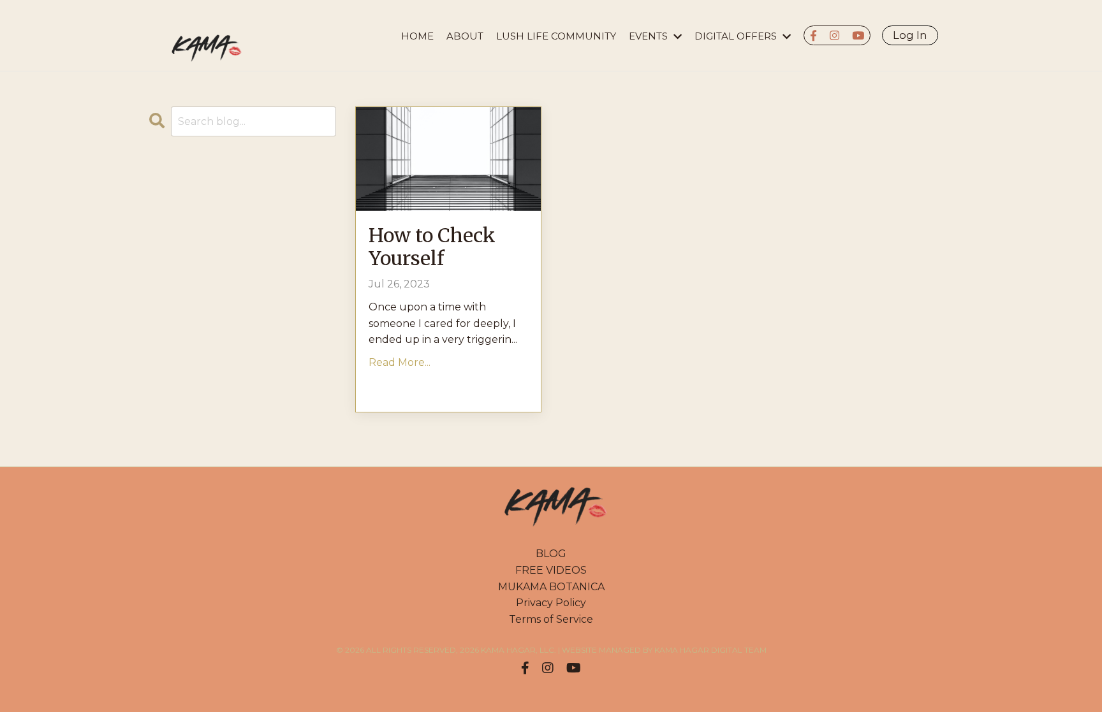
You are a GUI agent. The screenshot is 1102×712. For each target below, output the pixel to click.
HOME (417, 36)
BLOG (551, 554)
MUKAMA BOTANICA (551, 587)
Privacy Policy (551, 603)
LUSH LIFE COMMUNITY (556, 36)
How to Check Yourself (432, 247)
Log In (910, 35)
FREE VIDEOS (551, 570)
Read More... (399, 362)
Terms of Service (551, 619)
